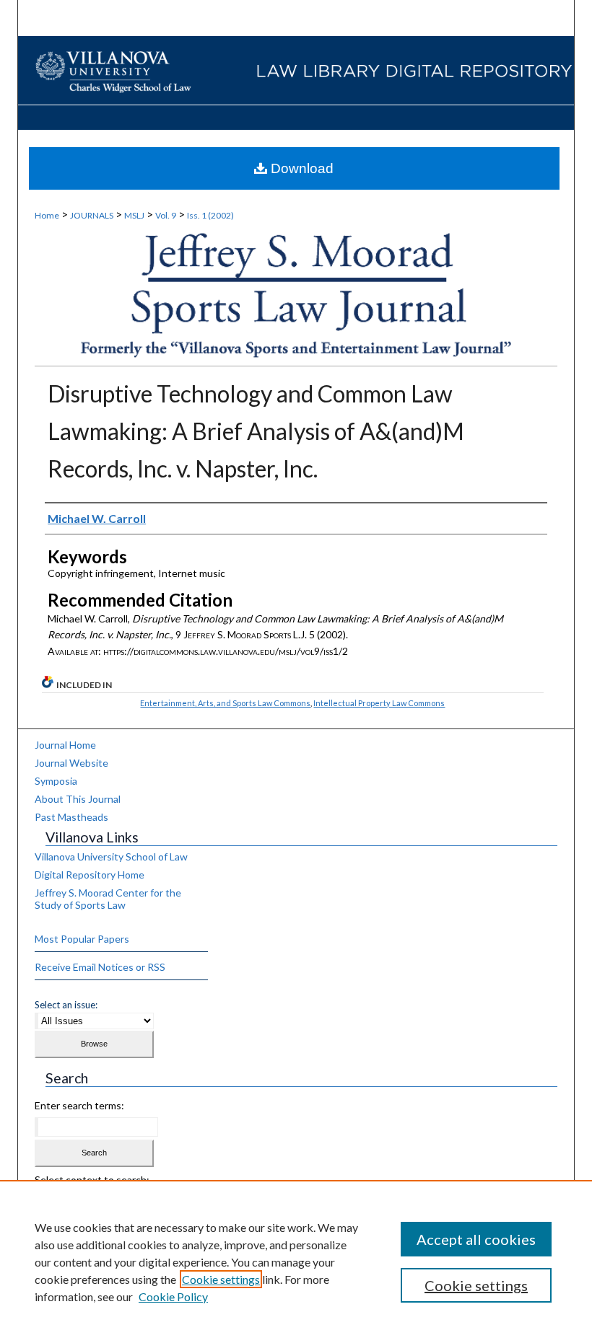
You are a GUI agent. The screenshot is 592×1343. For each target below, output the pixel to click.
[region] (296, 1261)
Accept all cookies (476, 1239)
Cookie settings (221, 1279)
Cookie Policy (173, 1296)
